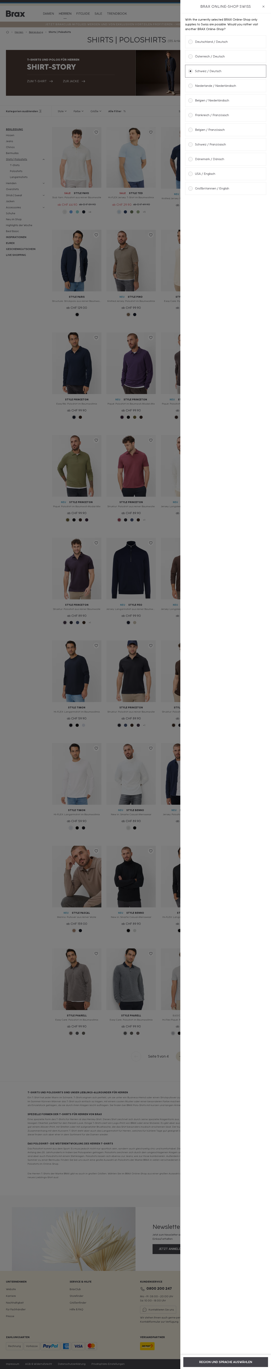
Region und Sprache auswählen (225, 1362)
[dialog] (225, 684)
